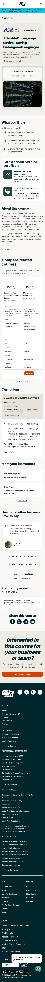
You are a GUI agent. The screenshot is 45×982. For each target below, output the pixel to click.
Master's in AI (7, 818)
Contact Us (31, 890)
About (4, 890)
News (4, 912)
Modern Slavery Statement (13, 944)
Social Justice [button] (9, 326)
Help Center (31, 894)
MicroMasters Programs (11, 759)
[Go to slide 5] (28, 556)
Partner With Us (8, 886)
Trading (5, 717)
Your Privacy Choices (11, 951)
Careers (5, 909)
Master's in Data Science (11, 821)
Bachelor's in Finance (10, 804)
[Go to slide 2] (22, 381)
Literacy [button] (15, 323)
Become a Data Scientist (11, 858)
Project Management (10, 737)
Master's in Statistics (10, 814)
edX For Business (9, 894)
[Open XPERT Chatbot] (38, 967)
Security (29, 898)
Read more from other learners (22, 564)
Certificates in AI (8, 770)
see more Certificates (10, 785)
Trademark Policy (9, 940)
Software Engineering (10, 734)
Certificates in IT (8, 780)
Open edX (6, 901)
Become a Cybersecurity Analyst (15, 855)
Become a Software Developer (14, 862)
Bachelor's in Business (11, 808)
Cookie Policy (8, 933)
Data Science (7, 731)
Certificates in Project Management (15, 773)
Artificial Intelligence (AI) (11, 714)
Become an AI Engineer (11, 865)
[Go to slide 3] (25, 381)
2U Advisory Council (11, 905)
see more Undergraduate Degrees (15, 826)
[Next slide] (35, 557)
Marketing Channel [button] (29, 326)
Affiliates (5, 898)
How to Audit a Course (11, 848)
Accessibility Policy (10, 937)
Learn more (35, 11)
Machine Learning (9, 741)
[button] (19, 692)
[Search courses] (41, 4)
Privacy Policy (8, 929)
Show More (6, 249)
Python (4, 710)
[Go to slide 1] (19, 381)
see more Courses (9, 746)
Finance (5, 724)
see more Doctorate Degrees (13, 831)
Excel (4, 727)
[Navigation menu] (3, 4)
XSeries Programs (9, 766)
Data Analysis (7, 721)
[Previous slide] (10, 557)
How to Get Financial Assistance (14, 845)
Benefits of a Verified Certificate (14, 841)
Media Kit (30, 901)
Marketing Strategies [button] (29, 329)
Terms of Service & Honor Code (15, 926)
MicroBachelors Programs (12, 763)
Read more (8, 316)
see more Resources (10, 870)
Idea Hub (30, 886)
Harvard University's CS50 (12, 756)
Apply (24, 965)
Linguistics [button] (8, 323)
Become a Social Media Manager (15, 851)
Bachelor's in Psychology (12, 801)
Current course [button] (9, 282)
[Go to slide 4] (24, 556)
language (8, 18)
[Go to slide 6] (32, 556)
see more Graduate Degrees (13, 829)
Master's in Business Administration (16, 811)
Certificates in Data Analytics (13, 776)
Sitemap (5, 948)
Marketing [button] (27, 323)
